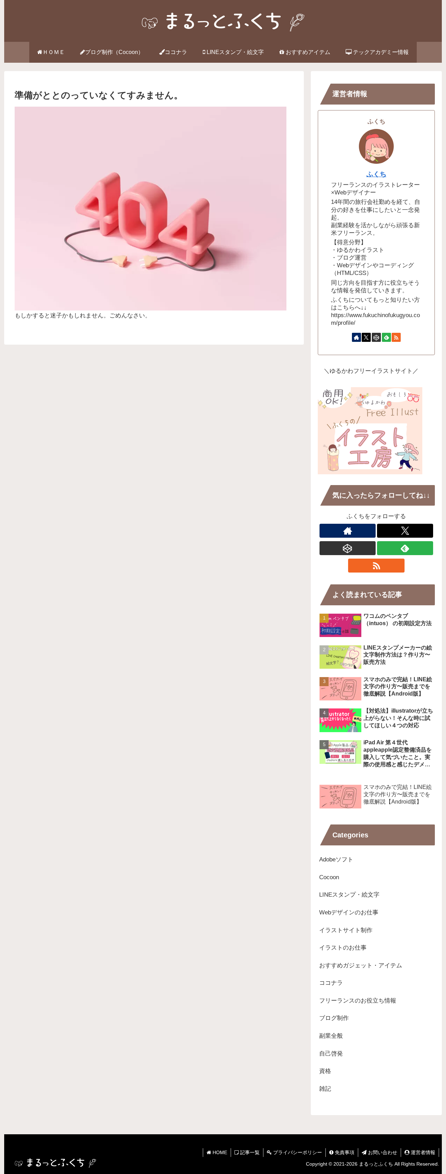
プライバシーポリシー (297, 1152)
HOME (219, 1152)
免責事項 (343, 1152)
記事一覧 (249, 1152)
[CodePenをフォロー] (376, 337)
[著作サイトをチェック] (356, 337)
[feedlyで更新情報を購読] (386, 337)
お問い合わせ (382, 1152)
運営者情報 (422, 1152)
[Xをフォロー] (366, 337)
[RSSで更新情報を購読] (396, 337)
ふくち (376, 174)
